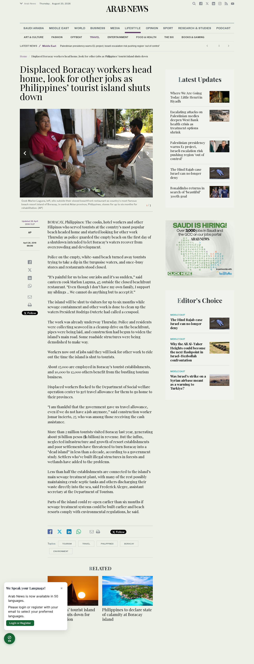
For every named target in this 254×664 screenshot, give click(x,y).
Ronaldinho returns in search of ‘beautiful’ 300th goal (187, 192)
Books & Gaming (193, 37)
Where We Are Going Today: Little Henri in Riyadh (186, 97)
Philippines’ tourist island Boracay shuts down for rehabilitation (71, 614)
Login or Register (20, 623)
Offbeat (76, 37)
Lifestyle (133, 28)
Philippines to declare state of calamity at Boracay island (127, 614)
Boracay (129, 543)
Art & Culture (33, 37)
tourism (67, 543)
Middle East (59, 28)
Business (97, 28)
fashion (57, 37)
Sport (168, 28)
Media (115, 28)
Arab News (30, 3)
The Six (169, 37)
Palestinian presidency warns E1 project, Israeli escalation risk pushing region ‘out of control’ (110, 46)
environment (60, 551)
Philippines (107, 543)
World (79, 28)
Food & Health (146, 37)
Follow (31, 313)
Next (148, 153)
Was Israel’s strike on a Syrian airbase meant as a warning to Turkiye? (188, 382)
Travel (95, 37)
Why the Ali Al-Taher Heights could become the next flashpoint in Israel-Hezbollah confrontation (187, 352)
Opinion (152, 28)
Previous (25, 153)
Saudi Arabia (33, 28)
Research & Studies (194, 28)
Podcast (223, 28)
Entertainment (118, 37)
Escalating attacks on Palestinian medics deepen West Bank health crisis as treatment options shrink (186, 122)
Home (23, 56)
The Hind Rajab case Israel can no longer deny (185, 173)
